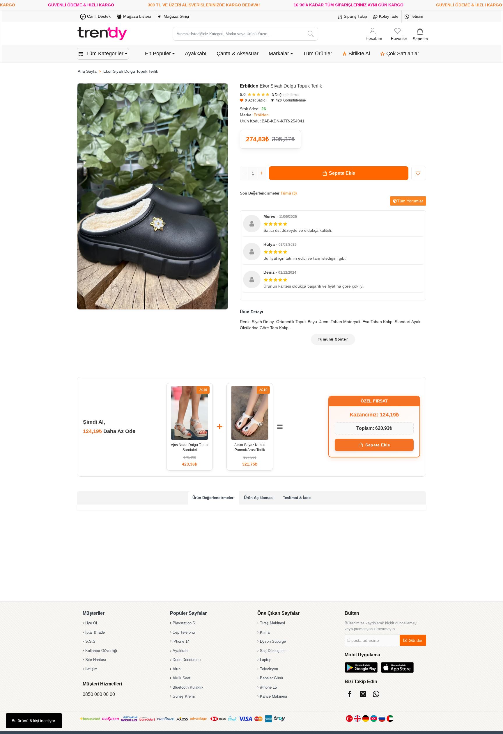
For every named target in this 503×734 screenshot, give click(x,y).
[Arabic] (390, 718)
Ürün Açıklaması (259, 498)
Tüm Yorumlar (410, 201)
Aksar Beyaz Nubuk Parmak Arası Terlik (249, 447)
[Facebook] (350, 694)
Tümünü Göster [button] (333, 339)
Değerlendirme (285, 95)
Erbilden (249, 85)
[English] (357, 718)
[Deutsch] (365, 718)
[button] (338, 173)
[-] (244, 173)
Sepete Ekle (377, 445)
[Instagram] (363, 694)
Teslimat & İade (297, 498)
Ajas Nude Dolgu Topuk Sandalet (189, 447)
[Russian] (381, 718)
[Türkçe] (349, 718)
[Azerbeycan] (373, 718)
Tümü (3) (289, 193)
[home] (87, 71)
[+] (261, 173)
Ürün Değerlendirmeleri (213, 498)
